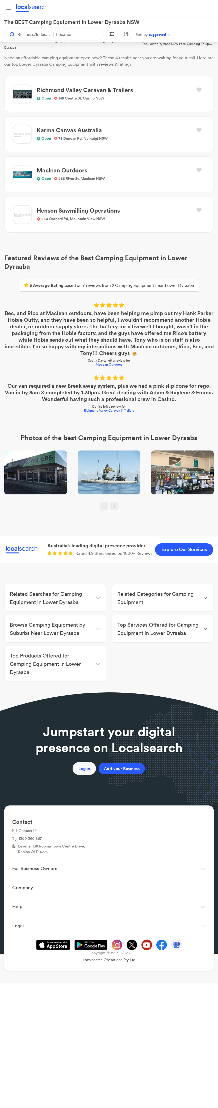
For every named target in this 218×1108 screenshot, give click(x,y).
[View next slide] (114, 506)
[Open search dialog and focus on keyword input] (9, 34)
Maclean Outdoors (109, 364)
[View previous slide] (104, 506)
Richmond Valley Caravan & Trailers (109, 410)
